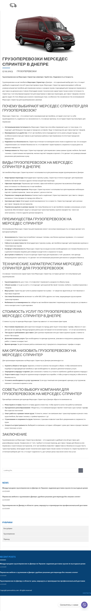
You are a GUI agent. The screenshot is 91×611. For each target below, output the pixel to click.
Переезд (7, 539)
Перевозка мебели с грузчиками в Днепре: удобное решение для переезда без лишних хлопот (41, 497)
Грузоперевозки (26, 71)
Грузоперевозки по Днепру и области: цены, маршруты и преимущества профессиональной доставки (44, 505)
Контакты (87, 593)
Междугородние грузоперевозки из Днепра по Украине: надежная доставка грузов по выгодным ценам (45, 488)
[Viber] (84, 605)
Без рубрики (8, 528)
